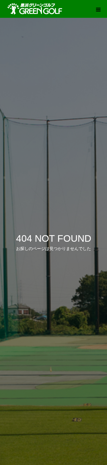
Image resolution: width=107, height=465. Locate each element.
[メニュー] (98, 9)
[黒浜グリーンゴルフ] (35, 8)
